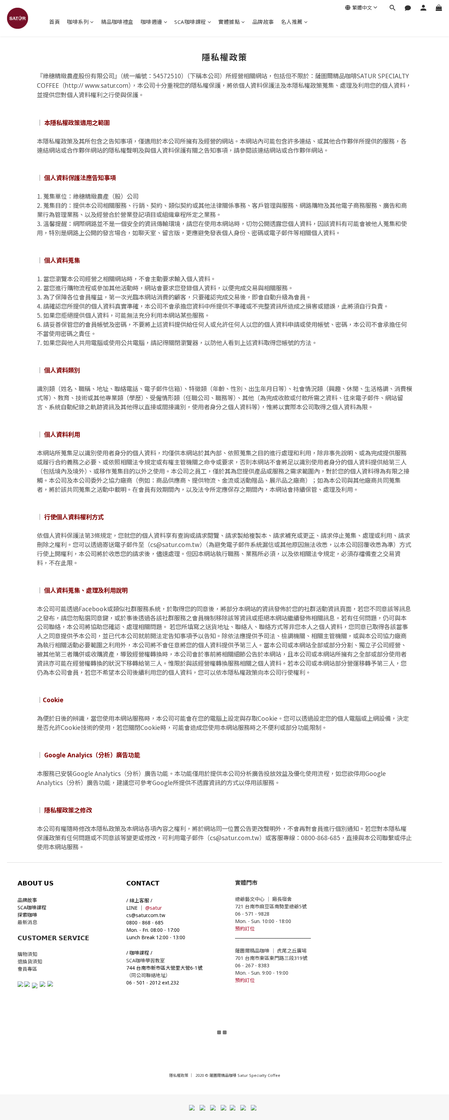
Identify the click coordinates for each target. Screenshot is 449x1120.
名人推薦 (292, 21)
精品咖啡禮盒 (117, 21)
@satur (153, 907)
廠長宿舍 (282, 899)
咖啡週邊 (151, 21)
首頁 (54, 21)
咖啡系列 (78, 21)
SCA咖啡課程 (190, 21)
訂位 (250, 928)
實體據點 (229, 21)
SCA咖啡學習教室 (146, 960)
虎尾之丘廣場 (292, 950)
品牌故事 (263, 21)
